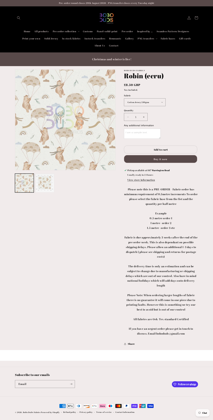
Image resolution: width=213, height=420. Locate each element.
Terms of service (104, 412)
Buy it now (161, 159)
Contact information (125, 412)
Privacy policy (86, 412)
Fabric (127, 95)
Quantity (128, 110)
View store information (141, 179)
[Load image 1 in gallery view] (24, 183)
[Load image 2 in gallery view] (44, 183)
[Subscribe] (71, 384)
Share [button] (131, 343)
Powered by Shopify (50, 412)
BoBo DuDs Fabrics (32, 412)
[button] (18, 18)
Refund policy (69, 412)
